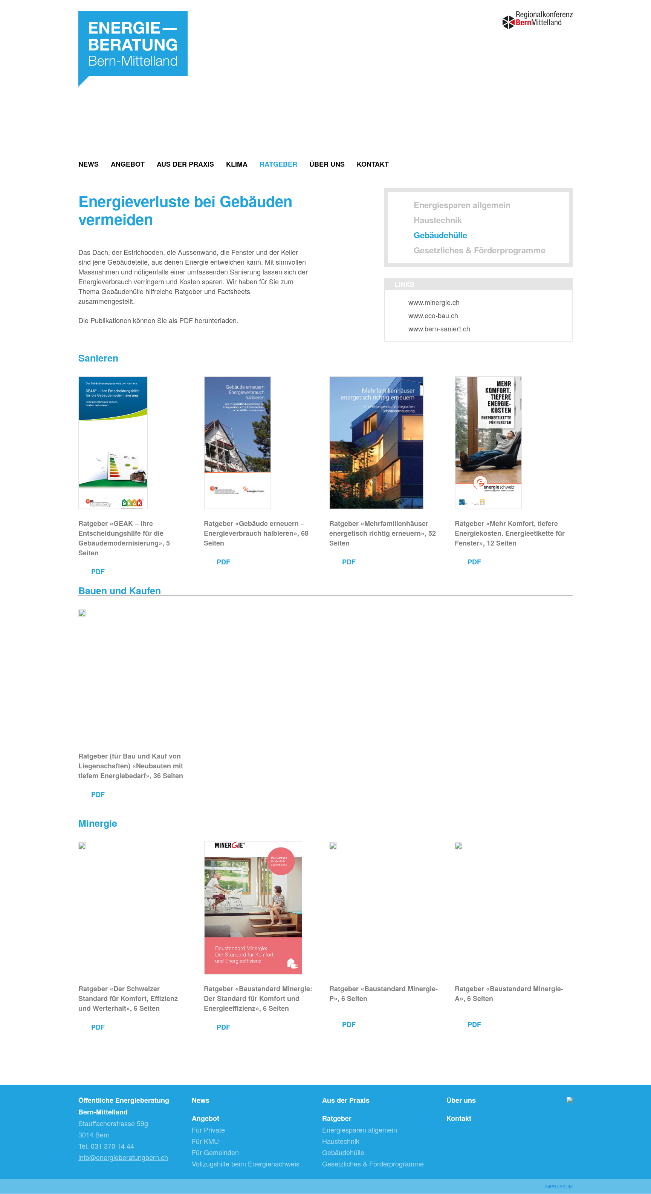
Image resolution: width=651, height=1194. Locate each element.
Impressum (559, 1186)
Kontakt (373, 164)
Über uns (327, 164)
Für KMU (205, 1141)
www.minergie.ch (434, 302)
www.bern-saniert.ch (439, 328)
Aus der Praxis (185, 164)
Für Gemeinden (215, 1152)
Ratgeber (278, 164)
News (88, 164)
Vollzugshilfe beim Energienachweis (246, 1163)
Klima (237, 164)
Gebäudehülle (440, 235)
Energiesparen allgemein (462, 205)
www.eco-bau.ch (433, 315)
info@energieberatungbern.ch (123, 1157)
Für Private (208, 1129)
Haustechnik (438, 220)
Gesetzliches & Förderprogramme (480, 250)
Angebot (128, 164)
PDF (98, 571)
